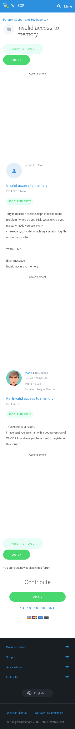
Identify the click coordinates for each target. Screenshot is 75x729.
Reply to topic (23, 48)
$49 (36, 608)
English (39, 693)
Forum (7, 19)
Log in (16, 60)
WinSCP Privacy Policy (49, 713)
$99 (43, 608)
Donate (37, 596)
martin (28, 373)
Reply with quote (20, 201)
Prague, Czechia (45, 389)
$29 (29, 608)
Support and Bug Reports (30, 19)
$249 (51, 608)
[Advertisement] (37, 113)
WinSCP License (17, 713)
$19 (22, 608)
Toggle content (37, 647)
